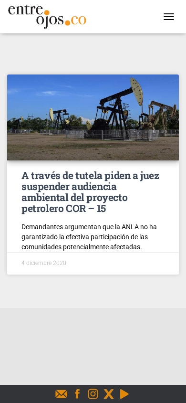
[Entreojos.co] (50, 17)
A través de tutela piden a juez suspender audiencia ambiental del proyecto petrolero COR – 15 (90, 192)
